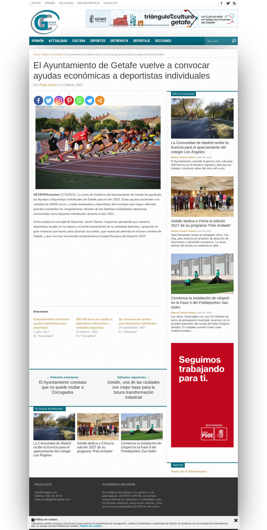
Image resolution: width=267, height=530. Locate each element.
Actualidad (58, 41)
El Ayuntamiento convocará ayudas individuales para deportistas (51, 323)
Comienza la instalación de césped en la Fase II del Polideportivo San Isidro (141, 447)
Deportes (97, 41)
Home (36, 54)
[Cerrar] (236, 520)
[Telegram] (89, 100)
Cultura (78, 41)
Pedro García (48, 85)
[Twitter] (48, 100)
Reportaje (141, 41)
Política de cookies (91, 526)
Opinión (50, 3)
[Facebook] (38, 100)
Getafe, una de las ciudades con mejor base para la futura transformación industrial (133, 390)
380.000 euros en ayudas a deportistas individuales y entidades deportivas (94, 323)
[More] (100, 100)
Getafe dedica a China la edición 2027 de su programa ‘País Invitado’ (95, 447)
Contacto (110, 3)
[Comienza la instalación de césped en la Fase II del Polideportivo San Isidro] (142, 439)
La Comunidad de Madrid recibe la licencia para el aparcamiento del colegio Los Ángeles (199, 147)
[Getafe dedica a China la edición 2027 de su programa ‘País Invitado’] (98, 439)
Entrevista (119, 41)
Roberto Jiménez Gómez (183, 157)
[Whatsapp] (79, 100)
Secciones (66, 3)
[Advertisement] (98, 271)
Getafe (36, 3)
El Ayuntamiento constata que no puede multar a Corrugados (62, 387)
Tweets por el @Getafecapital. (189, 471)
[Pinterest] (69, 100)
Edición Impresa (88, 3)
